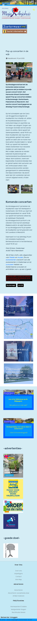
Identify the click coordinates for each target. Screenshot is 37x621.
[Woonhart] (13, 466)
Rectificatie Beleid (18, 612)
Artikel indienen (18, 596)
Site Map (18, 580)
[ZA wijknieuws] (18, 400)
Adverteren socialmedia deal (18, 593)
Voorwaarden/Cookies (18, 607)
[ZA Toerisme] (14, 29)
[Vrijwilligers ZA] (13, 489)
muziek (20, 257)
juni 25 (20, 285)
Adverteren (18, 590)
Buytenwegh (11, 285)
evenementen (11, 260)
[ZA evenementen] (18, 428)
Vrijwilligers (18, 574)
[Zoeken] (34, 10)
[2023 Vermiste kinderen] (10, 521)
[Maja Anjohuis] (16, 13)
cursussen (9, 265)
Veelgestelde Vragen (18, 609)
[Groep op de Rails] (13, 506)
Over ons (18, 571)
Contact (19, 577)
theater (12, 257)
